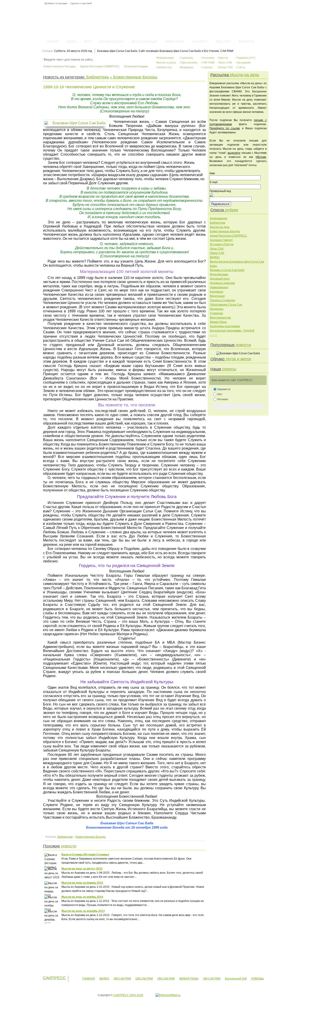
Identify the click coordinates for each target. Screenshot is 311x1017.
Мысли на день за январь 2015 (82, 882)
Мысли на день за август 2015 (81, 868)
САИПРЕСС (200, 41)
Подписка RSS (245, 57)
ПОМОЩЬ (257, 978)
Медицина (186, 67)
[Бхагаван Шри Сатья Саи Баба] (76, 123)
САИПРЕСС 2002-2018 (128, 995)
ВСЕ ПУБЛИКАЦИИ (144, 41)
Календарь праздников (225, 326)
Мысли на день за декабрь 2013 (83, 911)
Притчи (222, 57)
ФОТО (88, 41)
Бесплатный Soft (236, 978)
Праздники (243, 62)
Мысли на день (166, 62)
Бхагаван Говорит (136, 66)
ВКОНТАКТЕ (246, 41)
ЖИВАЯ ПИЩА (174, 41)
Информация (164, 57)
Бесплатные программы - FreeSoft (232, 330)
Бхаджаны (216, 291)
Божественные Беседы (59, 66)
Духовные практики (222, 283)
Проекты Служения (222, 300)
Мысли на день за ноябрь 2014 (82, 896)
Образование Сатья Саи (226, 304)
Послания (207, 57)
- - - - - (213, 334)
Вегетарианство (220, 317)
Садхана (206, 67)
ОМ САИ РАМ (122, 978)
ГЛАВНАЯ (52, 41)
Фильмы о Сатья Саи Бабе (227, 270)
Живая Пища (218, 322)
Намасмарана (219, 287)
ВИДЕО (71, 41)
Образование (188, 62)
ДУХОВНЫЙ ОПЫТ (111, 41)
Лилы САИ (225, 62)
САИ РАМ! (207, 62)
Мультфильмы (219, 274)
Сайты (240, 67)
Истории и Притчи (222, 244)
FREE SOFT (223, 41)
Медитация (217, 296)
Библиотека (163, 67)
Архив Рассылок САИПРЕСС (99, 66)
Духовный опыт (220, 278)
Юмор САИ (225, 67)
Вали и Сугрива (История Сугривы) (85, 854)
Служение (186, 57)
